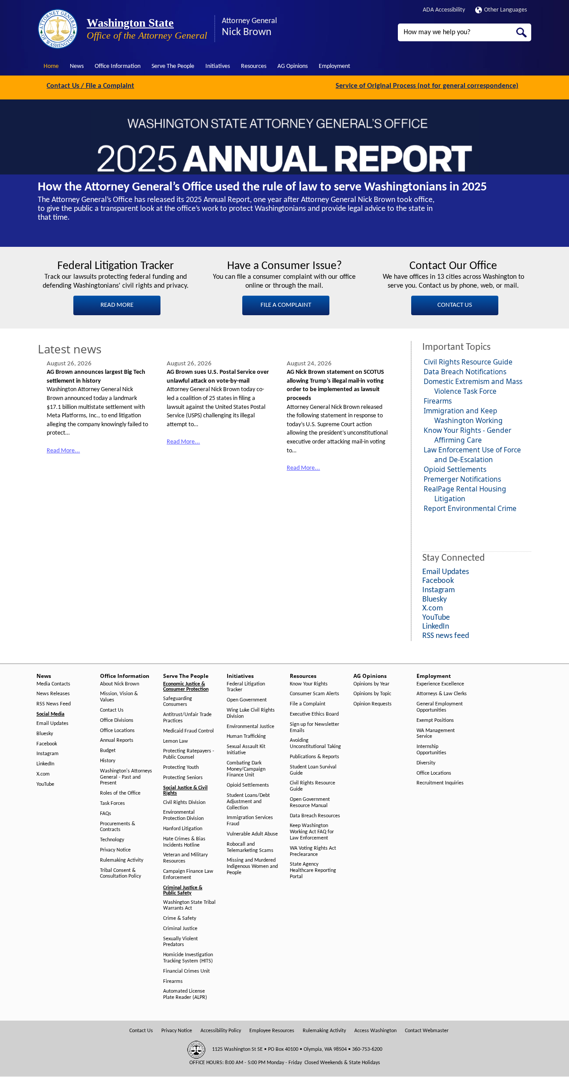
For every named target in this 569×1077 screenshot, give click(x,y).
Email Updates (52, 723)
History (107, 761)
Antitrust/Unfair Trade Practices (187, 718)
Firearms (438, 401)
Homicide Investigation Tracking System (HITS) (188, 958)
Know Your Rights (309, 684)
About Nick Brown (119, 684)
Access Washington (375, 1030)
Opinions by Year (371, 684)
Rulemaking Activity (121, 860)
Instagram (47, 753)
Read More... (63, 450)
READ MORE (116, 305)
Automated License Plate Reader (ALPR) (185, 994)
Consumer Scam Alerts (314, 694)
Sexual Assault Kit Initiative (246, 750)
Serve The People (173, 66)
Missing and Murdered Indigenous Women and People (252, 866)
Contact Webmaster (427, 1030)
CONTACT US (454, 305)
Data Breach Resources (315, 816)
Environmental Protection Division (183, 815)
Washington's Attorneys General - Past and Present (126, 777)
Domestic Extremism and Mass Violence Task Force (473, 386)
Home (51, 66)
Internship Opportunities (431, 750)
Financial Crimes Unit (186, 971)
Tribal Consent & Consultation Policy (120, 873)
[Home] (58, 29)
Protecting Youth (181, 767)
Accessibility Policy (220, 1030)
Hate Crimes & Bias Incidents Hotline (184, 842)
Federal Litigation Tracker (246, 687)
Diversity (426, 763)
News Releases (53, 694)
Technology (112, 840)
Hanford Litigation (182, 829)
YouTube (45, 784)
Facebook (46, 744)
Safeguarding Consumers (177, 702)
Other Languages (505, 10)
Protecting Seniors (183, 777)
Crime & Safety (179, 918)
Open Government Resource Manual (310, 802)
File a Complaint (307, 704)
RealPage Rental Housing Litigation (465, 493)
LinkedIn (45, 764)
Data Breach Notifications (465, 371)
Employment (334, 66)
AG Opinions (292, 66)
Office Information (117, 66)
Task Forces (112, 803)
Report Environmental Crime (470, 508)
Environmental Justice (250, 726)
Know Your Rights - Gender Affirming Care (467, 435)
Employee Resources (271, 1030)
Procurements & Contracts (117, 827)
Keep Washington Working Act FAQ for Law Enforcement (312, 832)
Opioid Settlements (455, 469)
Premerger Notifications (462, 479)
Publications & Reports (314, 757)
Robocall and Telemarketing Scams (250, 847)
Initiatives (217, 66)
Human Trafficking (246, 736)
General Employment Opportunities (440, 707)
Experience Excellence (440, 684)
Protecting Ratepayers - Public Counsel (188, 754)
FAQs (105, 813)
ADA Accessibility (444, 10)
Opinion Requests (372, 704)
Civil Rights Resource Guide (468, 362)
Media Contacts (53, 684)
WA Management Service (436, 734)
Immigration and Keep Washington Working (463, 415)
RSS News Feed (53, 704)
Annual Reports (116, 740)
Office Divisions (116, 720)
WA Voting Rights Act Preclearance (313, 851)
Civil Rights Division (184, 802)
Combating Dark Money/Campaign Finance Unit (246, 769)
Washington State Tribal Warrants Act (189, 905)
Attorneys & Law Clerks (442, 694)
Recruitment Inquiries (440, 783)
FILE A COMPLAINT (285, 305)
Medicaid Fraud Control (188, 731)
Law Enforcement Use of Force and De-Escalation (472, 454)
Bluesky (44, 733)
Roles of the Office (120, 793)
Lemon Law (175, 741)
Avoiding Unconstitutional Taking (315, 743)
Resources (253, 66)
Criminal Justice (180, 928)
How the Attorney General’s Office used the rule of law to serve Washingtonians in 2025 (262, 187)
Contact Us (112, 710)
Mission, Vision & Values (119, 697)
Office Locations (117, 730)
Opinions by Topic (372, 694)
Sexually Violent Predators (180, 942)
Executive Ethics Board (314, 714)
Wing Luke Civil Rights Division (251, 713)
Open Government (247, 700)
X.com (43, 774)
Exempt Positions (435, 720)
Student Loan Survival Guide (313, 770)
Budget (108, 750)
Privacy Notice (115, 850)
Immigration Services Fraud (250, 821)
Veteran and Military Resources (185, 858)
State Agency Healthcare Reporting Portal (313, 870)
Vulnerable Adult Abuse (252, 834)
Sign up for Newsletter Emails (314, 727)
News (77, 66)
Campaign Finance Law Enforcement (188, 874)
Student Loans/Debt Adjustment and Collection (248, 802)
